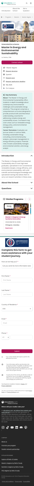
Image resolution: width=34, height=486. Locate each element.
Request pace (10, 78)
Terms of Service (11, 392)
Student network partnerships (11, 449)
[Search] (26, 3)
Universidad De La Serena (10, 44)
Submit (17, 351)
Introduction (6, 11)
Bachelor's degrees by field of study (12, 467)
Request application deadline (15, 81)
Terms (23, 384)
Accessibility (26, 481)
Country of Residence (10, 305)
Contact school (17, 62)
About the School (16, 9)
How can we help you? (10, 262)
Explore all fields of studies (10, 459)
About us (4, 442)
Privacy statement (6, 386)
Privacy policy (18, 481)
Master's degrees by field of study (12, 463)
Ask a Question (26, 9)
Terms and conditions (8, 481)
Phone (4, 333)
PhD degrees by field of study (11, 471)
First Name (6, 276)
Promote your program (9, 445)
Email (4, 319)
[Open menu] (30, 3)
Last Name (6, 290)
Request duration (11, 71)
